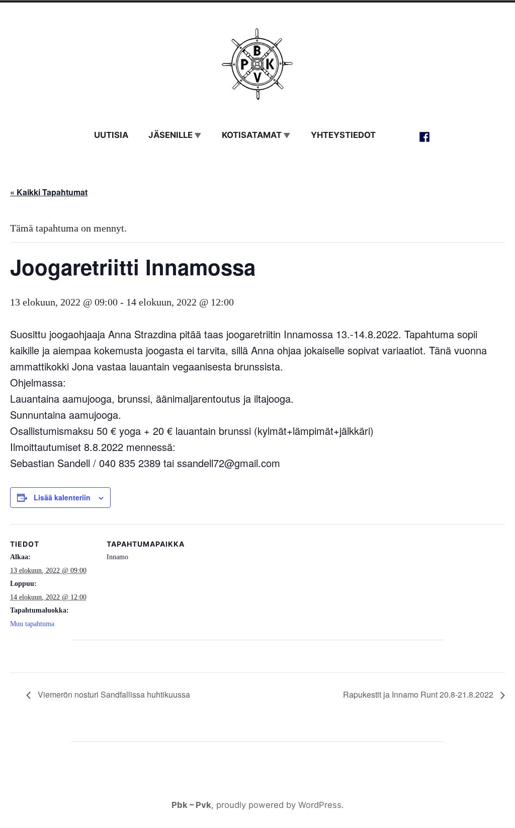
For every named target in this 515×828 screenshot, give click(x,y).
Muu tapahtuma (32, 624)
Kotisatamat (252, 135)
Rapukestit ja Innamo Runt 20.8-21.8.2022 (419, 694)
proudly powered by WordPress (278, 805)
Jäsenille (170, 135)
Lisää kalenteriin (62, 497)
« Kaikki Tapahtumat (49, 192)
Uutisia (111, 135)
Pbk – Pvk (191, 805)
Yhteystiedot (343, 135)
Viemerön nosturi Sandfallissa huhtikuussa (113, 694)
